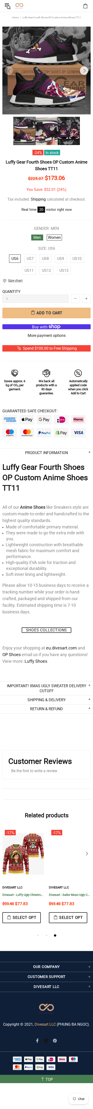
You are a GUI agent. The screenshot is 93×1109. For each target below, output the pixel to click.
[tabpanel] (23, 880)
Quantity (11, 291)
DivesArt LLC (12, 887)
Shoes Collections (46, 630)
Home (15, 17)
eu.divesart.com (61, 647)
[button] (12, 280)
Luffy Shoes (36, 661)
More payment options (47, 335)
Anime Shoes (32, 507)
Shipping (38, 199)
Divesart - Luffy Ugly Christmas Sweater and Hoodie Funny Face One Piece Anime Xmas (23, 895)
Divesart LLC (45, 1024)
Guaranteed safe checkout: (30, 411)
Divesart (19, 6)
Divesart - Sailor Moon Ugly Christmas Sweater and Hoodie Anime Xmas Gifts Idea (70, 895)
